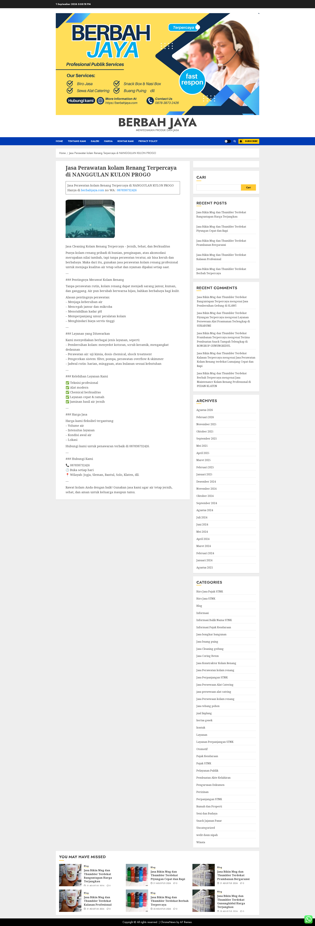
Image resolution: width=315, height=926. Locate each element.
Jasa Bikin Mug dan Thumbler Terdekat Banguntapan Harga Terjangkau (98, 875)
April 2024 (202, 539)
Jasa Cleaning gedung (210, 649)
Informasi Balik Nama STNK (214, 620)
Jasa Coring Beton (207, 656)
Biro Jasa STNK (205, 598)
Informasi (202, 613)
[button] (235, 141)
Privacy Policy (148, 141)
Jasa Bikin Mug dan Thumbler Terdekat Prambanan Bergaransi (221, 243)
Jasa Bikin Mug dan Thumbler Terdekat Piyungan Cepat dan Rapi (168, 875)
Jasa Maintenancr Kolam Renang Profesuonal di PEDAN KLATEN (224, 382)
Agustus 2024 (204, 510)
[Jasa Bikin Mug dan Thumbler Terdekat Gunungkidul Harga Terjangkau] (203, 901)
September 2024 (206, 503)
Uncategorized (205, 828)
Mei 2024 (202, 531)
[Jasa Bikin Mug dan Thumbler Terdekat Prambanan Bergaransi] (203, 875)
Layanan (201, 735)
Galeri (95, 141)
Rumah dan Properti (209, 806)
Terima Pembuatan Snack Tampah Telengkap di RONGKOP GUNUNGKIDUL (223, 341)
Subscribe (251, 141)
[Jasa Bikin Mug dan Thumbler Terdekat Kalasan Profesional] (70, 901)
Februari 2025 (205, 467)
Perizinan (202, 792)
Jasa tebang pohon (208, 706)
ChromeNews (168, 922)
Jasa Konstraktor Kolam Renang (216, 663)
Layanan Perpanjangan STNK (214, 742)
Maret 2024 (203, 546)
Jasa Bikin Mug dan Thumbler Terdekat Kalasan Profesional (98, 900)
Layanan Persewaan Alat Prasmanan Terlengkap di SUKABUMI (223, 321)
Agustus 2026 (204, 410)
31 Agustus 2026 (95, 886)
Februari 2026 (205, 417)
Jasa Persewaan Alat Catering (214, 684)
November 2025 (206, 424)
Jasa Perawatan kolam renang (215, 670)
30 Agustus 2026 (162, 909)
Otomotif (202, 749)
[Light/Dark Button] (227, 141)
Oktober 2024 (204, 496)
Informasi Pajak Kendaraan (213, 627)
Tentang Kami (77, 141)
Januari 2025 (204, 474)
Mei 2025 (202, 446)
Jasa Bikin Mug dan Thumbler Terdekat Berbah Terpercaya (170, 900)
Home (59, 141)
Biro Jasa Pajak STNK (209, 591)
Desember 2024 (206, 481)
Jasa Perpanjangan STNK (212, 677)
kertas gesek (204, 720)
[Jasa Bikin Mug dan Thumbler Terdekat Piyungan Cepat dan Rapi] (137, 875)
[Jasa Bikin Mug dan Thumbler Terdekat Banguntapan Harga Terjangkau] (70, 875)
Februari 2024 (205, 553)
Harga (108, 141)
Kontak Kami (125, 141)
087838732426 (127, 190)
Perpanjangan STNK (209, 799)
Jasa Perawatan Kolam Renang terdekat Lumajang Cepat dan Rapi (226, 362)
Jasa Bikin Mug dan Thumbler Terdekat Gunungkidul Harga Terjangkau (231, 901)
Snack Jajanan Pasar (209, 820)
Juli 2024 (201, 517)
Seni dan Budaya (206, 813)
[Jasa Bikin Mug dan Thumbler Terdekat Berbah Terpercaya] (137, 901)
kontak (200, 727)
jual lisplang (204, 713)
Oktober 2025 (204, 431)
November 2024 (206, 488)
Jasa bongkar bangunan (211, 634)
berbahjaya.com (92, 190)
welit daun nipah (207, 835)
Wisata (200, 842)
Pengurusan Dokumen (210, 785)
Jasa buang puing (207, 641)
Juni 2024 (202, 524)
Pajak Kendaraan (207, 756)
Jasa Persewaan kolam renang (215, 699)
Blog (199, 606)
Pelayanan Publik (207, 770)
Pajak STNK (203, 763)
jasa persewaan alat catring (213, 692)
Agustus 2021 (204, 567)
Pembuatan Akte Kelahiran (213, 777)
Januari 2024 (204, 560)
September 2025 (206, 438)
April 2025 (202, 453)
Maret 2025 (203, 460)
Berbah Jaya (157, 122)
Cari (201, 177)
